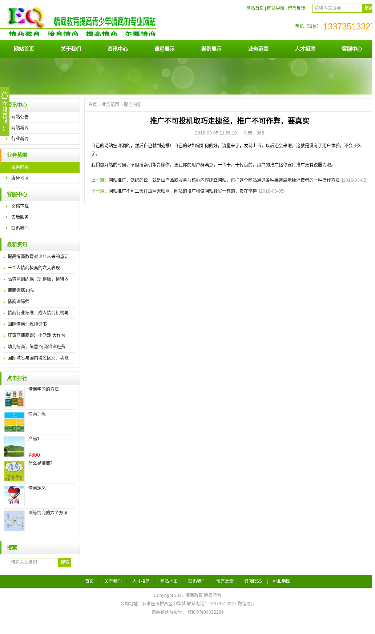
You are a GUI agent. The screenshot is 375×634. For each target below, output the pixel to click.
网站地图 (169, 581)
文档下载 (20, 206)
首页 (92, 104)
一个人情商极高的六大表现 (34, 267)
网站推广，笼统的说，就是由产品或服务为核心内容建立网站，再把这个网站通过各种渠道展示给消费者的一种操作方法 (224, 180)
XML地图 (281, 581)
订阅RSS (253, 581)
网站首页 (255, 8)
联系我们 (20, 228)
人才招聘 (305, 49)
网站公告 (20, 117)
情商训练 (37, 414)
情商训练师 (18, 301)
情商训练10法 (21, 290)
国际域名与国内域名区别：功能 (38, 358)
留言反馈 (296, 8)
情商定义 (37, 488)
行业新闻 (20, 138)
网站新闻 (20, 128)
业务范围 (258, 49)
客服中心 (352, 49)
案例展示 (211, 49)
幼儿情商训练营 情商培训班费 (36, 346)
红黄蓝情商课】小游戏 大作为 (36, 335)
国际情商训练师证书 (27, 324)
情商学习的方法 (43, 389)
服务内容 (20, 167)
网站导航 (276, 8)
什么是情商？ (41, 463)
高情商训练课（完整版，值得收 (38, 279)
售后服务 (20, 217)
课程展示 (164, 49)
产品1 (34, 438)
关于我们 (71, 49)
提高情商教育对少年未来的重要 (38, 256)
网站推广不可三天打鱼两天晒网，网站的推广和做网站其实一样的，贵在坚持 (183, 191)
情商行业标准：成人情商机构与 (38, 313)
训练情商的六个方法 (48, 512)
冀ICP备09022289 (206, 612)
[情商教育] (103, 37)
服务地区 (20, 178)
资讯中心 (118, 49)
